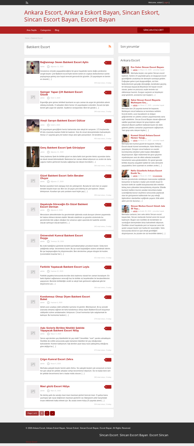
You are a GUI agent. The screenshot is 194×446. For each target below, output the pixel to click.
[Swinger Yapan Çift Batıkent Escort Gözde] (33, 103)
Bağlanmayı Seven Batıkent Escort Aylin (64, 62)
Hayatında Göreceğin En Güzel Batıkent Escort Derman (64, 205)
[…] (50, 79)
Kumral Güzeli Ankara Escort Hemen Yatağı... (145, 136)
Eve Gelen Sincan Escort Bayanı (147, 67)
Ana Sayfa (32, 30)
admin (42, 66)
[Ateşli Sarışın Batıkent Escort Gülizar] (33, 132)
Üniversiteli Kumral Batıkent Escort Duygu (61, 237)
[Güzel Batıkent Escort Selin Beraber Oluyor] (33, 187)
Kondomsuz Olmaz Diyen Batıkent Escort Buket (65, 298)
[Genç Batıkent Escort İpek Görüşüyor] (33, 166)
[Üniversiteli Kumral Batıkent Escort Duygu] (33, 246)
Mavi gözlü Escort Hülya (54, 386)
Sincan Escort (108, 435)
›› (52, 413)
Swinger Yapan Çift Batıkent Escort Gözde (61, 93)
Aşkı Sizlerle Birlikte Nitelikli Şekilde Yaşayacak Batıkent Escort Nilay (62, 329)
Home (27, 38)
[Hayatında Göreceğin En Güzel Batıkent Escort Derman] (33, 215)
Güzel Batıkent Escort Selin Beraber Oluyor (62, 177)
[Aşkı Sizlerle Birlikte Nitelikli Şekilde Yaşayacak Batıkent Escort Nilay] (33, 339)
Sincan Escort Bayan (134, 435)
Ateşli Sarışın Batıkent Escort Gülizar (62, 120)
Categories (45, 30)
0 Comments (157, 176)
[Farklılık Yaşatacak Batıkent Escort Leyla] (33, 278)
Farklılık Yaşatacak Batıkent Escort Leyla (64, 266)
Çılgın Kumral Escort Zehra (56, 359)
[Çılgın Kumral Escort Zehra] (33, 370)
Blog (57, 30)
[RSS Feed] (26, 2)
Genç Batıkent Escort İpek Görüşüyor (62, 147)
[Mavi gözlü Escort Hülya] (33, 397)
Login (166, 3)
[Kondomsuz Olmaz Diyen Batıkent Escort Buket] (33, 308)
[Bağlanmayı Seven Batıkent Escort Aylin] (33, 73)
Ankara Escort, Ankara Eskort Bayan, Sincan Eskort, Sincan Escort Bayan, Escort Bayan (92, 15)
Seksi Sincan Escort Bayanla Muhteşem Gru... (145, 101)
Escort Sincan (158, 435)
